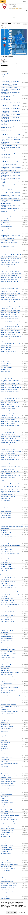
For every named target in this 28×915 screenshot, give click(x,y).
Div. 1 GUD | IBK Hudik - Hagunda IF (8, 434)
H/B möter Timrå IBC (5, 813)
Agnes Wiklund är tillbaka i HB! (7, 636)
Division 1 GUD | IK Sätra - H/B (7, 549)
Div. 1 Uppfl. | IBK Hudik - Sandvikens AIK (9, 279)
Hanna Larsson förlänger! (6, 233)
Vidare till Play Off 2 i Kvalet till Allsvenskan (9, 864)
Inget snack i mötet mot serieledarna (8, 750)
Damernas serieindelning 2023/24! (8, 496)
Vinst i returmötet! (4, 647)
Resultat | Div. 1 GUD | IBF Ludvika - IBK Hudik (10, 417)
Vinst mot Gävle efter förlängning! (7, 608)
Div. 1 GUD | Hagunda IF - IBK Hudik (8, 393)
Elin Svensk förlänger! (5, 213)
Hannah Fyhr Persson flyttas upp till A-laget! (9, 645)
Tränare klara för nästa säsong (7, 733)
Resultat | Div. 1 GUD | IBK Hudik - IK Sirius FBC (10, 463)
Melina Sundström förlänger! (6, 373)
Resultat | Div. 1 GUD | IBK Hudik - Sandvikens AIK (11, 387)
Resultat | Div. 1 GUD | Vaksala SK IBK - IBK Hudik (11, 410)
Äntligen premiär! (4, 722)
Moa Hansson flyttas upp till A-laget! (8, 651)
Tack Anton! (3, 685)
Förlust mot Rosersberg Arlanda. (7, 600)
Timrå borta (3, 877)
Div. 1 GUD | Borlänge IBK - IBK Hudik (8, 442)
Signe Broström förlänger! (6, 347)
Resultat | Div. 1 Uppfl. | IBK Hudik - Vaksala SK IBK (11, 273)
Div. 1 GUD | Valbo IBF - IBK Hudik (7, 283)
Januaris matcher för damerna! (7, 574)
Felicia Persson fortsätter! (6, 500)
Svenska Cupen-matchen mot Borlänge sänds (10, 679)
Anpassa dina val (5, 909)
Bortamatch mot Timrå (5, 898)
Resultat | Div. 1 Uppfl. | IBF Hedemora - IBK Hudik (11, 254)
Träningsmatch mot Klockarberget (7, 821)
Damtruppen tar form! (5, 860)
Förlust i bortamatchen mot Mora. (7, 621)
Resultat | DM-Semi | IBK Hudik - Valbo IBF (9, 285)
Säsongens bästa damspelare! (7, 378)
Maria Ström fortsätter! (5, 498)
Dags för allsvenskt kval (5, 790)
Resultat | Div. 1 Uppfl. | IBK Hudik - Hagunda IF (10, 262)
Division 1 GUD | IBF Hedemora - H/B (8, 615)
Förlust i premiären (4, 772)
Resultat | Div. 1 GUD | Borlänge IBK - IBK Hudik (10, 440)
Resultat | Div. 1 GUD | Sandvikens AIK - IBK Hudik (11, 429)
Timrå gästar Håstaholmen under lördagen (9, 711)
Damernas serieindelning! (6, 377)
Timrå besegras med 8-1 (5, 709)
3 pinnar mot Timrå (4, 876)
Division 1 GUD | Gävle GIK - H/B (7, 611)
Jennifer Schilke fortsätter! (6, 515)
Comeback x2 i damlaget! (6, 670)
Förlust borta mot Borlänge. (6, 613)
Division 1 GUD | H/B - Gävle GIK (7, 557)
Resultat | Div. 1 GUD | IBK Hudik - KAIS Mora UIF (10, 343)
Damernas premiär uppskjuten (7, 726)
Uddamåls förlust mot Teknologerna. (8, 592)
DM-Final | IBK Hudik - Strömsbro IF (8, 246)
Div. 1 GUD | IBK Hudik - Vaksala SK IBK (8, 453)
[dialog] (14, 907)
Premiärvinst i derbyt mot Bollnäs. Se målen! (10, 815)
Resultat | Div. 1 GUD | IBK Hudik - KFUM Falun (10, 295)
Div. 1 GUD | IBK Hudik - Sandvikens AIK (9, 389)
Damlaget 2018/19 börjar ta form (7, 783)
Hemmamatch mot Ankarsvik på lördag (8, 891)
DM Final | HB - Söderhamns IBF (7, 640)
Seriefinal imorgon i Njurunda (7, 881)
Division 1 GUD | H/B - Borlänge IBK (8, 581)
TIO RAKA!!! (3, 798)
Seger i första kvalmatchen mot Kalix (8, 868)
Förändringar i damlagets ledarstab (8, 785)
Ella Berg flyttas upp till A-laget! (7, 638)
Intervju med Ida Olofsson (6, 840)
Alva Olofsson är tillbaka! (6, 566)
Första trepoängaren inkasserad (7, 757)
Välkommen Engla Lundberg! (6, 203)
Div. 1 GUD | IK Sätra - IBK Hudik (7, 404)
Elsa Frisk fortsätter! (5, 521)
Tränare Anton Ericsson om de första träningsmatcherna (8, 730)
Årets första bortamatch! (6, 807)
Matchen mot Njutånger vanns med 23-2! (9, 885)
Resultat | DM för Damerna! (6, 359)
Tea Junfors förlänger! (5, 228)
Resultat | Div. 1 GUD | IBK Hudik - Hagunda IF (10, 432)
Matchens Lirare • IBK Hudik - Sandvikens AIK (10, 198)
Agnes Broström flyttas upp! (6, 226)
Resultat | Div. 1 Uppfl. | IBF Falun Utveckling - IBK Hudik (12, 269)
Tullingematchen (4, 740)
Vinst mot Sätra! (4, 547)
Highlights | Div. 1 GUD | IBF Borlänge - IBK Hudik (10, 299)
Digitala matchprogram (5, 724)
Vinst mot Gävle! (4, 555)
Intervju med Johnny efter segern (7, 879)
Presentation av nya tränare (6, 683)
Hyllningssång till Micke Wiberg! (7, 826)
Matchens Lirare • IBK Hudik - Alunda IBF (9, 145)
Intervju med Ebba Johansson (7, 845)
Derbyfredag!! (3, 755)
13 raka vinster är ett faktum (6, 794)
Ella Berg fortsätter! (4, 502)
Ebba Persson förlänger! (6, 216)
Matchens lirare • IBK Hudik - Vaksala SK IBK (9, 101)
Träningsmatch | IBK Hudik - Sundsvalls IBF (9, 489)
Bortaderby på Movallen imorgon (7, 887)
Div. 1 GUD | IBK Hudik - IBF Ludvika (8, 461)
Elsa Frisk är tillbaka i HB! (6, 664)
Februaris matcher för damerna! (7, 558)
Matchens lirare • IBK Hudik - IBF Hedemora (9, 87)
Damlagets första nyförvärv (6, 779)
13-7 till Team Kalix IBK (5, 752)
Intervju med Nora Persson (6, 857)
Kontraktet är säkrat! (5, 668)
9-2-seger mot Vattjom (5, 699)
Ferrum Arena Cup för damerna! (7, 240)
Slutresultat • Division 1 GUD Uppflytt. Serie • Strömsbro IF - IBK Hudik (10, 95)
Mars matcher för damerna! (6, 540)
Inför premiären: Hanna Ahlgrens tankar (9, 773)
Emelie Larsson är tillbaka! (6, 220)
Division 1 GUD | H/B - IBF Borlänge (8, 609)
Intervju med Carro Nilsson (6, 853)
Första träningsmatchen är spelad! (8, 657)
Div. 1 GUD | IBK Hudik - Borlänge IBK (8, 400)
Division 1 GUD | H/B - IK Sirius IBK (7, 619)
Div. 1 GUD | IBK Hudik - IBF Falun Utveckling (9, 291)
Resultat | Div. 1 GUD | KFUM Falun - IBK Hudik (10, 326)
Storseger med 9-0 (4, 896)
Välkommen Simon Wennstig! (7, 523)
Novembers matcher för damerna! (8, 602)
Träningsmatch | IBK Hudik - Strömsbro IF (9, 356)
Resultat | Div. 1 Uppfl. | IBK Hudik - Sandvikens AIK (11, 277)
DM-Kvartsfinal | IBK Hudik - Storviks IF (8, 477)
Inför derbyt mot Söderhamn (6, 692)
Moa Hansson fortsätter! (6, 505)
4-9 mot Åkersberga (5, 759)
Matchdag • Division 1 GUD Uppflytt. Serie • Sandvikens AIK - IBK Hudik (9, 129)
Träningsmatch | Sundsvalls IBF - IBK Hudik (9, 494)
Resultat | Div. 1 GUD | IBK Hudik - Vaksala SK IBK (11, 451)
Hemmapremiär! (4, 718)
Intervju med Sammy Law (6, 836)
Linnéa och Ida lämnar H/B (6, 681)
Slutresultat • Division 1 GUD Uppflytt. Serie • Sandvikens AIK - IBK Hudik (10, 126)
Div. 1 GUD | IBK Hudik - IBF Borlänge (8, 334)
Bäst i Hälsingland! (4, 632)
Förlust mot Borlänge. (5, 579)
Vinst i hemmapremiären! (6, 617)
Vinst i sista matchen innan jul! (7, 575)
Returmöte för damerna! (6, 655)
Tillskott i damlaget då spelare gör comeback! (10, 672)
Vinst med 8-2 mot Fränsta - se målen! (8, 694)
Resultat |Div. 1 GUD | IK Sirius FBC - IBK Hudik (10, 421)
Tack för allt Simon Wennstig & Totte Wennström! (11, 79)
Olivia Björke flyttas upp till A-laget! (8, 649)
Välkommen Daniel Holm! (6, 78)
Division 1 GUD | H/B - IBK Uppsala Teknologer (10, 545)
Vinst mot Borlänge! (4, 560)
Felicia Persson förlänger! (6, 361)
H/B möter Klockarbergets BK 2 (7, 809)
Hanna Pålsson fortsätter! (6, 507)
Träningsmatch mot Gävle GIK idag (8, 823)
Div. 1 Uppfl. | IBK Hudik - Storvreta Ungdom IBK (10, 252)
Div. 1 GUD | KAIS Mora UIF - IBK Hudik (8, 314)
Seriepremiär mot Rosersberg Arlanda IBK (9, 676)
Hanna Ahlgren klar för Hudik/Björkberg (9, 819)
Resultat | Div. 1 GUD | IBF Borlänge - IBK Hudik (10, 301)
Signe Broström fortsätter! (6, 511)
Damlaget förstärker (5, 736)
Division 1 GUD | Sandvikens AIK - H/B (8, 587)
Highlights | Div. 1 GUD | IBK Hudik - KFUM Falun (10, 293)
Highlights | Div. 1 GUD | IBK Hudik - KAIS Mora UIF (11, 341)
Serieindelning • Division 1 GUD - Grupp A (9, 242)
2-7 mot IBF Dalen (4, 748)
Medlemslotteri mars (5, 528)
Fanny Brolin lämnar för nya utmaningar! (9, 661)
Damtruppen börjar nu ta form (7, 824)
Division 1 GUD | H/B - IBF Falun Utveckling (9, 591)
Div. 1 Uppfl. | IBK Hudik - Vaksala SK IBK (9, 275)
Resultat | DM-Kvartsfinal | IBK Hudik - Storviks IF (11, 475)
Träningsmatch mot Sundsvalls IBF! (8, 659)
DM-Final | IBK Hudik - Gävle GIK (7, 469)
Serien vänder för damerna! (6, 674)
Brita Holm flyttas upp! (5, 224)
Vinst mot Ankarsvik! (5, 889)
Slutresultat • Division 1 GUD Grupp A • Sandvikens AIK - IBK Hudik (8, 165)
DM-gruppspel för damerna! (6, 367)
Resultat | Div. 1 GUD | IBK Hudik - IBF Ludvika (10, 459)
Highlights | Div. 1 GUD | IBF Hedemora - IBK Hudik (11, 305)
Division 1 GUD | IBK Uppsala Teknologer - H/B (10, 594)
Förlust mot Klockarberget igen (7, 728)
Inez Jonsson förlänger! (5, 230)
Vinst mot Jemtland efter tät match (7, 713)
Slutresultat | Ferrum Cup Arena (7, 238)
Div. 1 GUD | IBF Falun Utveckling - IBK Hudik (9, 324)
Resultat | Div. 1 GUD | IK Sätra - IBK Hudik (9, 402)
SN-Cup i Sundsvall (4, 834)
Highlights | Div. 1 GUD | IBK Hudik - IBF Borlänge (10, 330)
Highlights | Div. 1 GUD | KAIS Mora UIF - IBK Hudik (11, 310)
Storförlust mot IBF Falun (6, 768)
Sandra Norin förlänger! (5, 369)
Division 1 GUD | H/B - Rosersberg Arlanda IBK (10, 553)
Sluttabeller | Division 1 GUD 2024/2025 (9, 248)
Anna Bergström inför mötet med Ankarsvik (9, 804)
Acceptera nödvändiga (11, 912)
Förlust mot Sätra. (4, 596)
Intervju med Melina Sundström (7, 832)
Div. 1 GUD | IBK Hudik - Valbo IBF (7, 320)
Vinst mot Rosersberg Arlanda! (7, 551)
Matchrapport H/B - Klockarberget (7, 828)
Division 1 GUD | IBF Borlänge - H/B (8, 562)
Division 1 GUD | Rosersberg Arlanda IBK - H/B (10, 604)
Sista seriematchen (4, 874)
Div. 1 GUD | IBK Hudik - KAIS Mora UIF (8, 351)
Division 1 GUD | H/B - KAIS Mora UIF (8, 577)
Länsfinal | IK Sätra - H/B (6, 532)
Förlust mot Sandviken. (5, 583)
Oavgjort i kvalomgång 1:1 (6, 789)
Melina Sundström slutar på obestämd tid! (9, 625)
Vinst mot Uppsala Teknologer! (7, 543)
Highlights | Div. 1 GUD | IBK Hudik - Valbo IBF (10, 316)
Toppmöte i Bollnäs (4, 800)
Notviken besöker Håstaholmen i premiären (10, 775)
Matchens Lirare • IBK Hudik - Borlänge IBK (9, 137)
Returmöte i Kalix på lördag (6, 866)
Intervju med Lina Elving (5, 851)
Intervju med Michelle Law (6, 858)
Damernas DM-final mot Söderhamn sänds (9, 678)
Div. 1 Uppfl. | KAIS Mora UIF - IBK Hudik (8, 260)
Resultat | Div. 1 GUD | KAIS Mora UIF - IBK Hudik (10, 312)
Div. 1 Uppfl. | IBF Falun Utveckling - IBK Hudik (10, 271)
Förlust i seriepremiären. (6, 628)
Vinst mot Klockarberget (5, 702)
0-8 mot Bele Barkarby (5, 742)
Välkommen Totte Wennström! (7, 482)
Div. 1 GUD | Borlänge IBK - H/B (7, 630)
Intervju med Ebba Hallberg (6, 847)
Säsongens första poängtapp (7, 700)
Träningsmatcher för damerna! (7, 76)
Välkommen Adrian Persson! (6, 358)
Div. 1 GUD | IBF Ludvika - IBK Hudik (8, 419)
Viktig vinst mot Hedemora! (6, 564)
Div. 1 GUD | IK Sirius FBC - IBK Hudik (8, 423)
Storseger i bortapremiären (6, 806)
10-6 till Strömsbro (4, 766)
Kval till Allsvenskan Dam (6, 870)
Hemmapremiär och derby (6, 894)
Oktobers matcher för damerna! (7, 627)
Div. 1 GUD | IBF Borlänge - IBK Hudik (8, 303)
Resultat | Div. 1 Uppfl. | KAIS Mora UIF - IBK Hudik (11, 258)
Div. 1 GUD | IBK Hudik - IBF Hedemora (8, 340)
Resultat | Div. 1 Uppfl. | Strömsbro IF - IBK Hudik (10, 266)
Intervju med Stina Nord (5, 841)
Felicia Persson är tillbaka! (6, 222)
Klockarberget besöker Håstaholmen (8, 704)
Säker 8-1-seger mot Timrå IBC (7, 811)
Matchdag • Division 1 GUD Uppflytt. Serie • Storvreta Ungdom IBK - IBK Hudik (9, 85)
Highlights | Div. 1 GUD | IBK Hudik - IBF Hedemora (11, 336)
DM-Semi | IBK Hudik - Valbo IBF (7, 286)
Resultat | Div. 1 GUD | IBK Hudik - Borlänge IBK (10, 398)
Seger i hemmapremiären (6, 717)
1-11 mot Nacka (4, 744)
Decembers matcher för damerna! (8, 585)
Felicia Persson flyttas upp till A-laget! (8, 653)
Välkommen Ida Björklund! (6, 218)
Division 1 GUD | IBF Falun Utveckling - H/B (9, 541)
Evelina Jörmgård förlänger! (6, 509)
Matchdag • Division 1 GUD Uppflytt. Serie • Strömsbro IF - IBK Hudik (9, 98)
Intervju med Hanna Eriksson (6, 843)
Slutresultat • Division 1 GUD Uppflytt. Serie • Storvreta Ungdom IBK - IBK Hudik (10, 82)
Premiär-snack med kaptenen (7, 817)
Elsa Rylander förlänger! (5, 371)
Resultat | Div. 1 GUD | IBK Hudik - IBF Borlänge (10, 332)
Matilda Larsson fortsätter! (6, 519)
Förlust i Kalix (3, 787)
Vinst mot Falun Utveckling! (6, 589)
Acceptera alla (22, 912)
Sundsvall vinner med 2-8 (6, 753)
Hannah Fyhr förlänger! (5, 349)
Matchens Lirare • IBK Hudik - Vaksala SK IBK (10, 170)
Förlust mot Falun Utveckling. (6, 538)
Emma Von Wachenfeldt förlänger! (8, 232)
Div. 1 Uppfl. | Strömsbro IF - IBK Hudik (8, 268)
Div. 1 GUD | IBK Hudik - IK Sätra (7, 446)
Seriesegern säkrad (5, 796)
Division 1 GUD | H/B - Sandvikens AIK (8, 536)
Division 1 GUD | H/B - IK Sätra (7, 598)
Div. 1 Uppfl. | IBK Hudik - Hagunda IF (8, 264)
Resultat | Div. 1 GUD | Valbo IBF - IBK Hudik (9, 281)
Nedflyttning (3, 735)
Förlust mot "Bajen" (4, 761)
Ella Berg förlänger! (4, 214)
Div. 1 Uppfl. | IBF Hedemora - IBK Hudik (9, 256)
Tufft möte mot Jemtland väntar (7, 715)
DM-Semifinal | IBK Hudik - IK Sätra (8, 473)
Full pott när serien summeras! (7, 792)
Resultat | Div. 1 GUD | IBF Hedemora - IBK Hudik (10, 306)
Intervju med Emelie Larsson (6, 849)
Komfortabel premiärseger (6, 720)
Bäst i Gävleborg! (4, 530)
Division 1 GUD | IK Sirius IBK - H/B (7, 572)
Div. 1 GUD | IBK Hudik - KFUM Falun (8, 297)
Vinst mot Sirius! (4, 570)
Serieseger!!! (3, 872)
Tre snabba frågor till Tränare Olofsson (9, 893)
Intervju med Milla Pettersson (7, 830)
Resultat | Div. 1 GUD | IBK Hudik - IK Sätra (9, 444)
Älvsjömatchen (4, 738)
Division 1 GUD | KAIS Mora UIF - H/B (8, 623)
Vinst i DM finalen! (4, 634)
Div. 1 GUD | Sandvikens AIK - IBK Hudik (9, 430)
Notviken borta (4, 746)
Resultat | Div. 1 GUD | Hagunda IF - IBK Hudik (10, 391)
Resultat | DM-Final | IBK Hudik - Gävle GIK (9, 465)
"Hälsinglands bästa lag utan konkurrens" (9, 883)
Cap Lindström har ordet (6, 862)
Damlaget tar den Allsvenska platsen (8, 781)
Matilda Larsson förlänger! (6, 363)
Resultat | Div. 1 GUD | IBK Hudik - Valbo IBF (9, 318)
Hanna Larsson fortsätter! (6, 513)
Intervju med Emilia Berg (5, 838)
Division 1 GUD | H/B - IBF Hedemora (8, 568)
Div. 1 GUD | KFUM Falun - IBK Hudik (8, 328)
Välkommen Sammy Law (6, 345)
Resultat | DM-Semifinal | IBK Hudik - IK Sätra (10, 471)
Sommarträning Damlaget (6, 777)
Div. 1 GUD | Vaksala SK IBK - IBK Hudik (8, 412)
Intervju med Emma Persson (6, 855)
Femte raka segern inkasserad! (7, 802)
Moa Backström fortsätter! (6, 517)
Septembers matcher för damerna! (8, 644)
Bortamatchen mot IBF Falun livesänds (8, 770)
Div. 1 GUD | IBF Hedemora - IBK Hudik (8, 308)
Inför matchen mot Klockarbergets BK (8, 690)
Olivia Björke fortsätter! (5, 504)
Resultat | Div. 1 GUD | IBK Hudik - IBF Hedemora (10, 338)
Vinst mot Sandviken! (5, 534)
